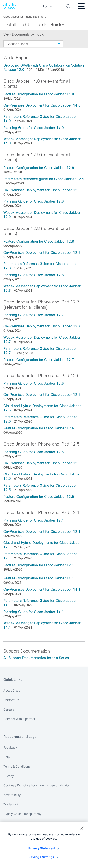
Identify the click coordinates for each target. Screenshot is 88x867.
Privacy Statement (41, 848)
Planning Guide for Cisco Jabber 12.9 (33, 201)
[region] (44, 844)
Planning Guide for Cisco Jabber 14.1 (33, 612)
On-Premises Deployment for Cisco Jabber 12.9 (42, 190)
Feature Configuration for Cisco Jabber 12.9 (38, 168)
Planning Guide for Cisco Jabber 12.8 (33, 275)
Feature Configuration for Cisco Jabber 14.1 (38, 578)
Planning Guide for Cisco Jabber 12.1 (33, 520)
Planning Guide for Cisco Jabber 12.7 (33, 315)
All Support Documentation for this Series (36, 658)
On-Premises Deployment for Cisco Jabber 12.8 (42, 252)
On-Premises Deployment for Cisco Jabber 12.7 (42, 326)
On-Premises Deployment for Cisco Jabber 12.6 (42, 394)
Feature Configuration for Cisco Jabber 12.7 (38, 360)
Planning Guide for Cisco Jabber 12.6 (33, 383)
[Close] (81, 828)
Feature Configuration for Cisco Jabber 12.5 (38, 497)
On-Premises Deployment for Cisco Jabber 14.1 (42, 589)
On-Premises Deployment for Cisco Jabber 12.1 (42, 531)
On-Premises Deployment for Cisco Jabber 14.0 (42, 105)
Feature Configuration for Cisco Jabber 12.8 (38, 241)
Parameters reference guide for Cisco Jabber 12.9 (43, 179)
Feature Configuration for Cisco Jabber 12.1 (38, 565)
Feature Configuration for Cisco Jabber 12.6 (38, 428)
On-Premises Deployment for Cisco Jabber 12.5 (42, 463)
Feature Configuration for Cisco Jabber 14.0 (38, 94)
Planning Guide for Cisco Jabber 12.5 (33, 452)
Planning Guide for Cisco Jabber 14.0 (33, 128)
